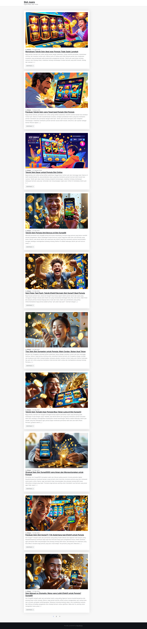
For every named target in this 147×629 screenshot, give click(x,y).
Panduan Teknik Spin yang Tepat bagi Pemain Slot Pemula (49, 112)
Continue (29, 65)
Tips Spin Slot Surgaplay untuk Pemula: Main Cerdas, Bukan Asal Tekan (55, 351)
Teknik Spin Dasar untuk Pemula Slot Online (43, 172)
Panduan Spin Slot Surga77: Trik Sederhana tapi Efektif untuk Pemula (54, 535)
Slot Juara (29, 2)
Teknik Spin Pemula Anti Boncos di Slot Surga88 (45, 233)
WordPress (79, 625)
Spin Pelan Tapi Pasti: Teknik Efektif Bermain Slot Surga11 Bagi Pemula (55, 293)
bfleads (29, 49)
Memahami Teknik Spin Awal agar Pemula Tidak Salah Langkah (51, 52)
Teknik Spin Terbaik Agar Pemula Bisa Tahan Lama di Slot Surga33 (53, 412)
